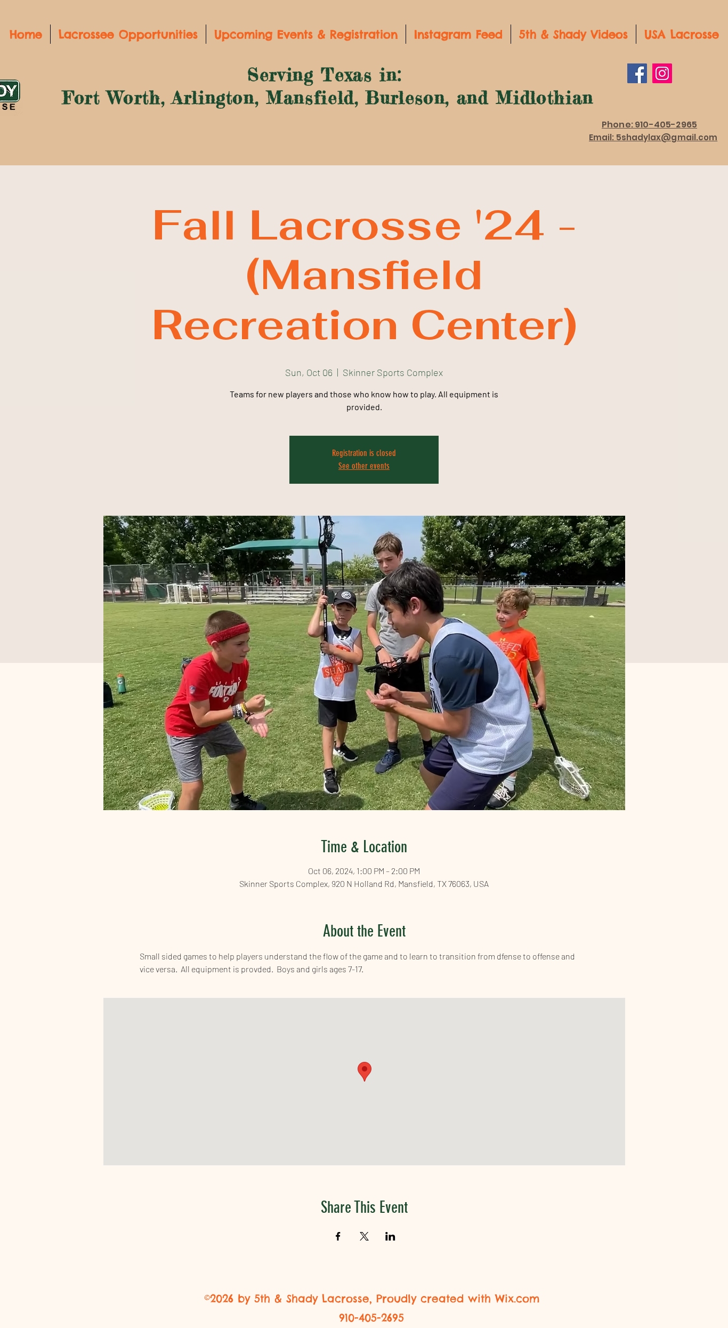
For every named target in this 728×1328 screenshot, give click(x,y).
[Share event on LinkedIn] (390, 1236)
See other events (364, 466)
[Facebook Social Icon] (637, 73)
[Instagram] (662, 73)
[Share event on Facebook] (338, 1236)
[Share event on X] (364, 1236)
